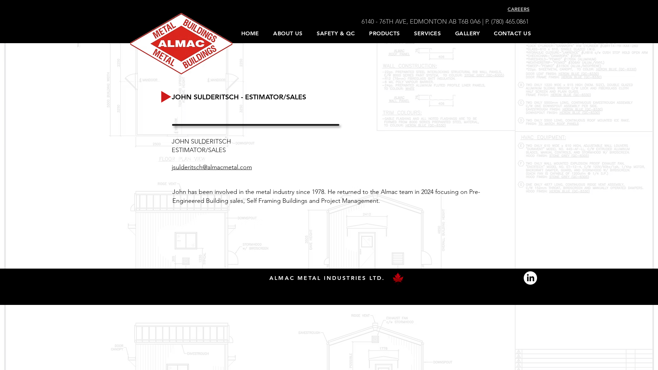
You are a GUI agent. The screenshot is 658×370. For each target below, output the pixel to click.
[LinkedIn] (530, 278)
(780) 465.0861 (511, 21)
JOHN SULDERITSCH (202, 141)
